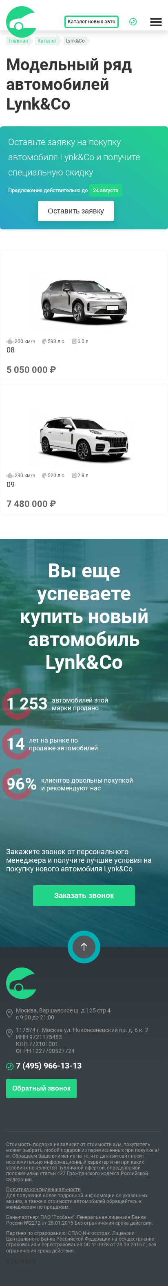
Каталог (47, 41)
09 (84, 449)
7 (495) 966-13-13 (49, 1066)
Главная (18, 41)
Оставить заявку (76, 211)
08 (84, 314)
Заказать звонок (84, 895)
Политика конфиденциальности (43, 1189)
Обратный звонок (41, 1088)
